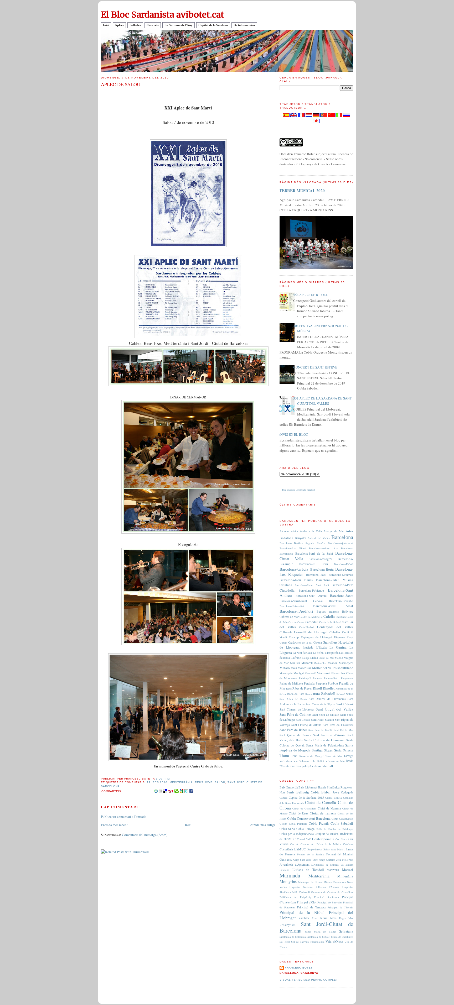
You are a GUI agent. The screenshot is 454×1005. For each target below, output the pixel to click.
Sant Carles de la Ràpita (320, 704)
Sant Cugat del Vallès (334, 709)
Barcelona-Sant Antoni (311, 596)
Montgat (298, 673)
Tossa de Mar (333, 756)
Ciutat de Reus (298, 813)
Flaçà (350, 637)
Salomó (341, 694)
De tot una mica (244, 25)
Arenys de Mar (333, 531)
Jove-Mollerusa (344, 859)
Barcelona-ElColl (343, 564)
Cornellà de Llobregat (310, 632)
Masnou (333, 663)
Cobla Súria (287, 829)
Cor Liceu (341, 839)
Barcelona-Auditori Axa (323, 548)
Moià (294, 668)
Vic (295, 761)
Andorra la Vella (311, 531)
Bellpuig (334, 611)
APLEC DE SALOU (120, 84)
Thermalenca (317, 942)
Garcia (283, 642)
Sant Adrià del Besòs (293, 699)
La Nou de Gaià (302, 653)
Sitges (328, 750)
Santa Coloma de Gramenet (324, 740)
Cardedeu (311, 621)
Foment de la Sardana (310, 854)
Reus (289, 688)
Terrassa (348, 750)
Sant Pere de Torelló (320, 730)
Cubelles (334, 632)
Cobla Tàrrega (305, 829)
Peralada (309, 683)
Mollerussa (304, 668)
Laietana (284, 870)
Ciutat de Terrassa (323, 813)
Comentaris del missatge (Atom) (144, 834)
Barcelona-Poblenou (311, 590)
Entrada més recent (114, 824)
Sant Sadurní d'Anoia (329, 735)
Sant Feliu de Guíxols (325, 715)
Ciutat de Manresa (329, 808)
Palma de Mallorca (291, 683)
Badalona (286, 537)
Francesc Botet (299, 967)
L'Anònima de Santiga (325, 864)
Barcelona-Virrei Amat (333, 605)
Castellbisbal (306, 627)
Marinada (290, 875)
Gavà (291, 642)
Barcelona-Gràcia (294, 569)
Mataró (285, 667)
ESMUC (300, 849)
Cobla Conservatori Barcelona (309, 818)
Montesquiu (286, 673)
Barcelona (342, 537)
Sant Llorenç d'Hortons (306, 725)
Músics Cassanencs (335, 882)
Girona (317, 642)
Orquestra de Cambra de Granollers (332, 892)
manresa (295, 766)
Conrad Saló (304, 839)
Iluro (315, 859)
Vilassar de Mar (335, 761)
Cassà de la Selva (329, 622)
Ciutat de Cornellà (320, 802)
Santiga (317, 750)
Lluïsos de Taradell (308, 869)
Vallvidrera (286, 761)
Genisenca (286, 859)
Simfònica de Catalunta (293, 937)
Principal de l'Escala (340, 907)
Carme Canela (333, 797)
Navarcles (338, 673)
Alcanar (284, 531)
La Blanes (347, 864)
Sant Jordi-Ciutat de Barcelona (316, 927)
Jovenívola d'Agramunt (294, 864)
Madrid (339, 658)
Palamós (317, 678)
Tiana (284, 755)
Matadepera (346, 663)
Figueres (339, 637)
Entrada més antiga (262, 824)
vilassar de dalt (322, 766)
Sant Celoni (344, 704)
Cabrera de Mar (289, 617)
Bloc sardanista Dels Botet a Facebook (298, 489)
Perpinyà (321, 683)
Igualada (308, 647)
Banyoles (300, 538)
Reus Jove (204, 782)
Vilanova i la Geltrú (311, 761)
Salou (220, 782)
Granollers (330, 642)
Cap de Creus (296, 622)
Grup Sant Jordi (302, 859)
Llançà (305, 658)
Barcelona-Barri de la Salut (314, 553)
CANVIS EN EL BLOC (292, 434)
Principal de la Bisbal (302, 912)
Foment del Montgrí (339, 854)
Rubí (316, 693)
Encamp (294, 637)
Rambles (303, 918)
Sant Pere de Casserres (338, 725)
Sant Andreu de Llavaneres (327, 699)
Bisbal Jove (330, 792)
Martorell (307, 663)
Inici (106, 25)
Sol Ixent (285, 942)
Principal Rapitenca (326, 897)
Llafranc (296, 658)
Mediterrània (181, 782)
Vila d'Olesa (334, 941)
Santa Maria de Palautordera (324, 745)
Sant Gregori (303, 720)
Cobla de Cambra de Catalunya (334, 829)
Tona (294, 756)
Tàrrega (348, 756)
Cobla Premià (319, 823)
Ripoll (317, 688)
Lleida (314, 658)
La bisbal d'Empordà (325, 653)
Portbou (333, 683)
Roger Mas (346, 918)
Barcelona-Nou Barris (296, 579)
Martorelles (320, 663)
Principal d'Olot (306, 902)
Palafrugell (305, 678)
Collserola (286, 632)
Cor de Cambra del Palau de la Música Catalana (321, 844)
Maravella (333, 870)
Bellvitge (347, 611)
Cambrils (341, 617)
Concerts (153, 25)
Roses (308, 694)
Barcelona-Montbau (341, 575)
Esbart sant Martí (333, 849)
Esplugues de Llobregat (316, 637)
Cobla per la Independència (297, 834)
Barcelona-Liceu (316, 575)
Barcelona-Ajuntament (340, 543)
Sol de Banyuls (300, 942)
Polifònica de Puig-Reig (295, 897)
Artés (349, 531)
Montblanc (345, 667)
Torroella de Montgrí (311, 756)
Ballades (135, 25)
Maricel (347, 869)
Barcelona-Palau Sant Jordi (312, 585)
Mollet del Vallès (324, 667)
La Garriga (338, 647)
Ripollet (329, 688)
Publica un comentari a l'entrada (123, 816)
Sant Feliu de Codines (295, 714)
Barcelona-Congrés (320, 559)
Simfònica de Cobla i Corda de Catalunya (330, 937)
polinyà (306, 766)
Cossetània (286, 849)
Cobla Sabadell (342, 823)
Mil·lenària (345, 876)
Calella (329, 616)
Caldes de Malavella (311, 617)
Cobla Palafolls (298, 823)
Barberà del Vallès (319, 538)
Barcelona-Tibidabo (341, 601)
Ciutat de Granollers (304, 808)
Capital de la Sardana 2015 (306, 797)
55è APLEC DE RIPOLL (310, 294)
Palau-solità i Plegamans (338, 678)
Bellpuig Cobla (307, 792)
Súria (338, 750)
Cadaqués (347, 792)
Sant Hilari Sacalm (322, 720)
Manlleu (295, 663)
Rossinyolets (288, 925)
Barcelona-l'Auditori (296, 611)
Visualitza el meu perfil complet (309, 979)
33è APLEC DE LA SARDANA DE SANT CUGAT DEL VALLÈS (322, 401)
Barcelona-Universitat (292, 606)
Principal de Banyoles (329, 902)
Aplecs (119, 25)
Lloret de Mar (326, 658)
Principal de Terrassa (311, 907)
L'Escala (321, 647)
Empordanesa (314, 849)
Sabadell (328, 693)
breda (349, 761)
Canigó (283, 797)
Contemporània (323, 838)
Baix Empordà (289, 787)
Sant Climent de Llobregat (297, 709)
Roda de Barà (295, 694)
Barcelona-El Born (313, 564)
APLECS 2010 (157, 782)
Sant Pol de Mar (343, 730)
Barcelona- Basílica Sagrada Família (303, 543)
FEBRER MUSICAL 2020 (302, 190)
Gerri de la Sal (303, 642)
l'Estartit (284, 766)
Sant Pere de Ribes (293, 729)
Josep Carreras (327, 859)
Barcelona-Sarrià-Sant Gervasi (301, 601)
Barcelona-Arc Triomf (293, 548)
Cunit (345, 632)
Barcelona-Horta (322, 569)
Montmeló (310, 673)
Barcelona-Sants (341, 595)
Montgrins (288, 881)
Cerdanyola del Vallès (335, 626)
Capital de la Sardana (213, 25)
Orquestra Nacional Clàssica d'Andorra (314, 887)
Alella (294, 531)
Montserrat (323, 673)
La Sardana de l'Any (178, 25)
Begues (321, 611)
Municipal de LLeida (310, 882)
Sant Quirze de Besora (295, 735)
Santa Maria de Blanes (320, 931)
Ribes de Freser (302, 688)
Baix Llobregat (307, 787)
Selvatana (346, 931)
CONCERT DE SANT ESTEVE (315, 367)
